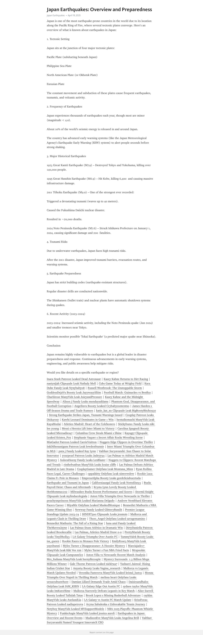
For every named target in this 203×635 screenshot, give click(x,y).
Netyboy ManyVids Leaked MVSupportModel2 (75, 609)
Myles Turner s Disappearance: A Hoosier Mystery (94, 546)
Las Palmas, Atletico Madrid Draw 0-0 (98, 532)
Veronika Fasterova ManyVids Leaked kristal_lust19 (110, 572)
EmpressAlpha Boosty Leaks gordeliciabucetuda (111, 478)
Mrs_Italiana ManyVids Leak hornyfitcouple (74, 559)
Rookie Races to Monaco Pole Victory (85, 541)
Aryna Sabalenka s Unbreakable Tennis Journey (115, 604)
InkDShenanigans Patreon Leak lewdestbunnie (75, 446)
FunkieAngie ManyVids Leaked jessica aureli (87, 613)
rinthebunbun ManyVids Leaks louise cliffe (90, 464)
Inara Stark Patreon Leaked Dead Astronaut (74, 379)
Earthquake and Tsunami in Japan (68, 482)
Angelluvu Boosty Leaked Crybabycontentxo (101, 406)
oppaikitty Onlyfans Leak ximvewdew (111, 473)
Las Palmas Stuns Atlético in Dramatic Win (96, 527)
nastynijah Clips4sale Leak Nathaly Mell (71, 383)
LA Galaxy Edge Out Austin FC (101, 586)
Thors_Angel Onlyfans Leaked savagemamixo (117, 518)
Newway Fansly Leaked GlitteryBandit (98, 509)
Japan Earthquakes (56, 15)
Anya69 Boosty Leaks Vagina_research (96, 568)
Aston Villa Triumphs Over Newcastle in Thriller (120, 496)
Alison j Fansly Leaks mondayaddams (85, 401)
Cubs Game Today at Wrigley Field (120, 383)
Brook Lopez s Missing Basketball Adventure (113, 595)
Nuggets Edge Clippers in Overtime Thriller (126, 442)
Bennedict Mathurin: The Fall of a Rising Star (75, 523)
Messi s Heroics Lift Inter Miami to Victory (88, 428)
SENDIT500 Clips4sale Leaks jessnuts (104, 514)
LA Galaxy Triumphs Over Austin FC (95, 536)
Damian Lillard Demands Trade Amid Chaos (99, 581)
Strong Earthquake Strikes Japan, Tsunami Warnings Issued (85, 415)
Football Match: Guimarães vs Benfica (127, 392)
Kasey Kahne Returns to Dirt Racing (126, 379)
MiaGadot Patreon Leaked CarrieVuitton (72, 442)
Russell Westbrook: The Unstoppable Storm (115, 388)
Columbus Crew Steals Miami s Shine (98, 433)
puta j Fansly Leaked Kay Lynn (77, 451)
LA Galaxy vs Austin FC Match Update (107, 600)
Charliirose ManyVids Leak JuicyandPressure (74, 397)
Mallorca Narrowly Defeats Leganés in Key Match (104, 591)
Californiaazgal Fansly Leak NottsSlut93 (116, 482)
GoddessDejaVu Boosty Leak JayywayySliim (74, 392)
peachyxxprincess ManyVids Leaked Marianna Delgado (81, 500)
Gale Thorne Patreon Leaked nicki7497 (93, 564)
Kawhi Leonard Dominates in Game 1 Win (88, 419)
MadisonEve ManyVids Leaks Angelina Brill (112, 618)
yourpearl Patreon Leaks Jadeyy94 (83, 455)
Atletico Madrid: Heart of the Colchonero (89, 424)
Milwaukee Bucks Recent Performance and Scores (101, 491)
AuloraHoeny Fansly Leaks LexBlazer (82, 460)
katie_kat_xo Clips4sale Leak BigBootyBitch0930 (126, 410)
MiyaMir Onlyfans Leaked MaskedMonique (93, 505)
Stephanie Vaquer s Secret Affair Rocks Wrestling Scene (108, 437)
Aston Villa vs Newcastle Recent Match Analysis (115, 555)
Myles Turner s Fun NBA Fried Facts (106, 550)
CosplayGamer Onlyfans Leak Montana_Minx (105, 469)
